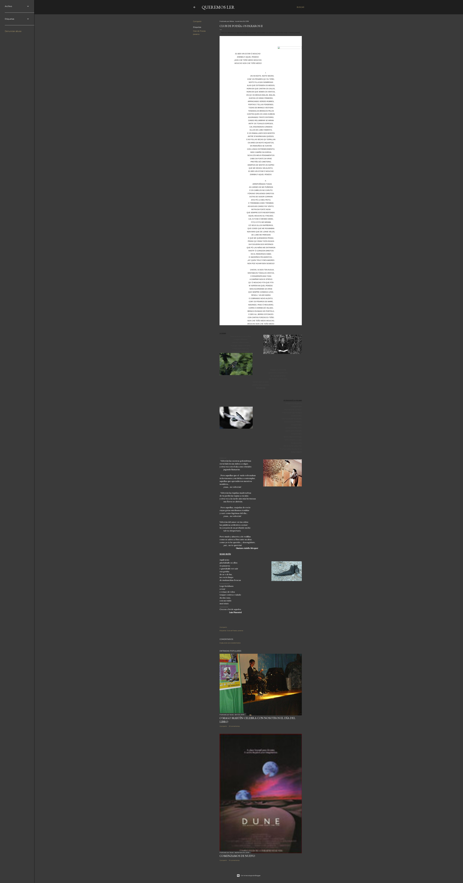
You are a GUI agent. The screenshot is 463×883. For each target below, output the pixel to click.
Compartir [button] (197, 21)
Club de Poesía (199, 31)
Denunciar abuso (13, 31)
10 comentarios (234, 860)
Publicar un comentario (230, 643)
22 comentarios (234, 726)
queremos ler (218, 7)
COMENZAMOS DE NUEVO (237, 856)
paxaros (196, 34)
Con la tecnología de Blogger (251, 875)
